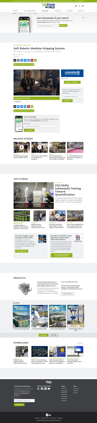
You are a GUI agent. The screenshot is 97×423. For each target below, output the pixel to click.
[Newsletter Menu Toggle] (76, 6)
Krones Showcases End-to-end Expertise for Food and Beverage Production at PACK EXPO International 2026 (47, 284)
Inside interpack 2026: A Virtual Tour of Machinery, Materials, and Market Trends (57, 361)
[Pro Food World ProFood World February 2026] (75, 316)
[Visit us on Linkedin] (45, 388)
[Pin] (32, 60)
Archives (53, 335)
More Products (67, 294)
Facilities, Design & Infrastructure (19, 223)
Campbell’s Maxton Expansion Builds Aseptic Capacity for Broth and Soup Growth (21, 227)
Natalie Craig (19, 54)
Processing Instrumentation (57, 358)
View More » (80, 343)
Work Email (27, 123)
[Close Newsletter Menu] (83, 17)
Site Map (60, 418)
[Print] (15, 60)
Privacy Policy (44, 418)
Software (34, 222)
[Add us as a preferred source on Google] (35, 60)
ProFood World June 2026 (39, 329)
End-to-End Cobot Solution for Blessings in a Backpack (39, 157)
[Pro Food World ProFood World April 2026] (57, 316)
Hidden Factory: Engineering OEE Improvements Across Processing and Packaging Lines (39, 226)
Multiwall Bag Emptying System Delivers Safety (21, 156)
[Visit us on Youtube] (49, 388)
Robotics (27, 45)
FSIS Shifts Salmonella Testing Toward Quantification (68, 190)
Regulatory (58, 182)
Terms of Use (52, 418)
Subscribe (44, 335)
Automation (18, 45)
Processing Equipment (73, 358)
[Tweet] (28, 60)
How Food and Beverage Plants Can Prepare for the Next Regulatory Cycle (39, 361)
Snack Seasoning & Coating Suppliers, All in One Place (74, 361)
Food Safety (52, 222)
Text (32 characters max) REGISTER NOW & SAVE (62, 255)
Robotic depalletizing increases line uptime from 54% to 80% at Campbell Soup (57, 157)
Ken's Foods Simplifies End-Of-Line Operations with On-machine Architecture (75, 226)
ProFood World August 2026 (21, 329)
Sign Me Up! (63, 25)
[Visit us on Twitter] (38, 388)
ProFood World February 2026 (76, 329)
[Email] (18, 60)
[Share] (21, 60)
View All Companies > (72, 82)
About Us (37, 418)
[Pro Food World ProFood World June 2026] (39, 316)
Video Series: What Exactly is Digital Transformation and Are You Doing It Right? (56, 226)
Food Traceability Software (69, 282)
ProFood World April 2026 (57, 329)
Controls (69, 222)
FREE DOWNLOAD (21, 251)
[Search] (79, 6)
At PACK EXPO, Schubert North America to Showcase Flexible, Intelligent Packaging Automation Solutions (71, 287)
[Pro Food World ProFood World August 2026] (21, 316)
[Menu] (82, 6)
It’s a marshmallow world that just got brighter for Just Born (75, 157)
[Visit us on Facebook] (42, 388)
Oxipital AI (18, 101)
